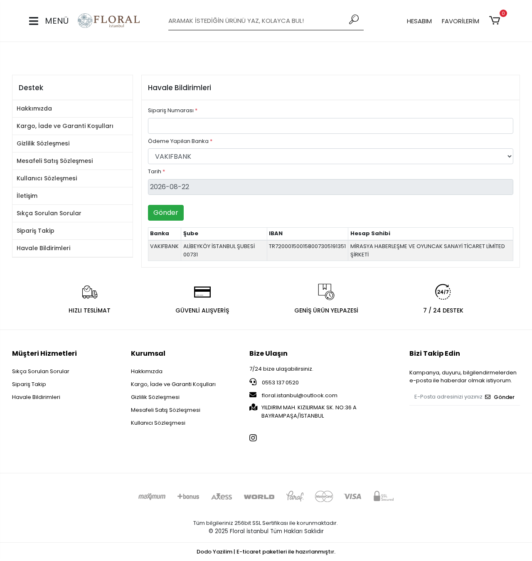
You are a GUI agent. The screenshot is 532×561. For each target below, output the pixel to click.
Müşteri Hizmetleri (44, 353)
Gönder (165, 212)
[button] (496, 21)
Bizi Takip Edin (434, 353)
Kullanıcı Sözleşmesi (47, 178)
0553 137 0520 (280, 382)
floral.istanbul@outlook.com (299, 395)
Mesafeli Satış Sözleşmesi (55, 161)
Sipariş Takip (35, 230)
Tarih (156, 171)
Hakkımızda (34, 108)
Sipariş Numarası (172, 110)
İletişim (27, 196)
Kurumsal (148, 353)
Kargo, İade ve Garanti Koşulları (65, 126)
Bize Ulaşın (268, 353)
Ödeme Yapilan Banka (180, 141)
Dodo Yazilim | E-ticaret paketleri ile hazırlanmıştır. (266, 552)
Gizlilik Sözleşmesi (43, 143)
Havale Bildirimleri (43, 248)
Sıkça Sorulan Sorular (49, 213)
